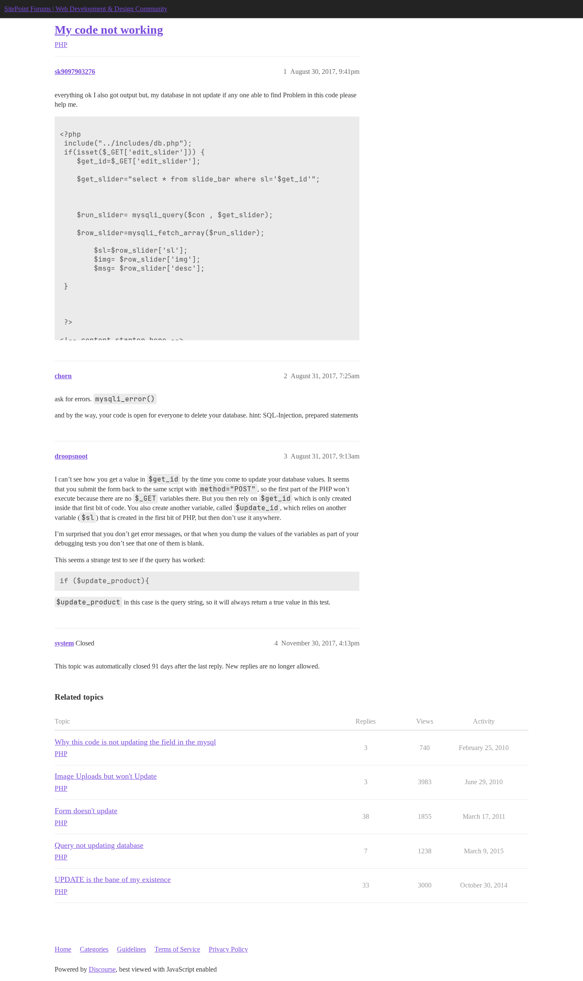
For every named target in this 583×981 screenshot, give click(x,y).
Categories (94, 949)
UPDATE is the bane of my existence (113, 879)
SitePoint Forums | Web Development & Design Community (85, 8)
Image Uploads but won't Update (106, 776)
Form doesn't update (86, 810)
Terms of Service (177, 949)
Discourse (102, 969)
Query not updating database (99, 845)
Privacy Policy (228, 949)
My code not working (109, 29)
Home (63, 949)
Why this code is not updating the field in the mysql (135, 742)
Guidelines (131, 949)
